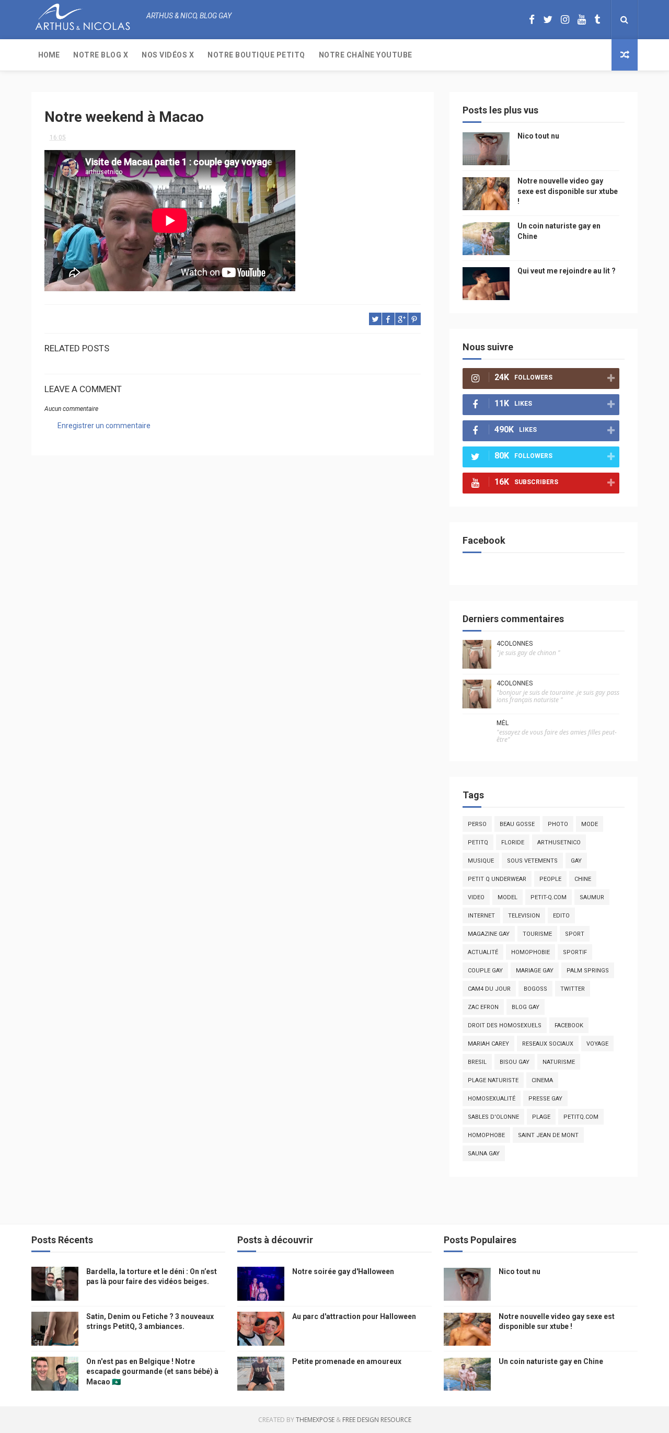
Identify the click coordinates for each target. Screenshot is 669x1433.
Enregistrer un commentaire (104, 425)
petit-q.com (548, 897)
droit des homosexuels (504, 1025)
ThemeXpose (315, 1419)
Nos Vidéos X (168, 55)
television (524, 915)
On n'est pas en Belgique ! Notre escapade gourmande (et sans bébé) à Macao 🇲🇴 (152, 1371)
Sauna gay (484, 1153)
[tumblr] (597, 19)
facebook (569, 1025)
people (550, 879)
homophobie (530, 952)
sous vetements (532, 860)
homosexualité (491, 1098)
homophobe (486, 1135)
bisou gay (514, 1062)
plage (541, 1117)
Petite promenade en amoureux (346, 1361)
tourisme (537, 934)
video (476, 897)
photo (558, 824)
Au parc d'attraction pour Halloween (354, 1316)
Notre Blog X (100, 55)
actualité (483, 952)
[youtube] (581, 19)
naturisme (559, 1062)
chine (582, 879)
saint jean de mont (548, 1135)
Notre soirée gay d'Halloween (343, 1271)
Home (49, 55)
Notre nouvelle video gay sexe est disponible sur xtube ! (567, 191)
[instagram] (565, 19)
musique (481, 860)
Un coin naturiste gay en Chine (551, 1361)
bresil (477, 1062)
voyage (597, 1043)
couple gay (485, 970)
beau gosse (517, 824)
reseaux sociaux (547, 1043)
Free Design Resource (376, 1419)
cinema (542, 1080)
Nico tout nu (538, 136)
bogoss (535, 988)
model (507, 897)
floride (512, 842)
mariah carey (488, 1043)
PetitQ (478, 842)
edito (561, 915)
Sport (574, 934)
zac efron (483, 1007)
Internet (481, 915)
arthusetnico (559, 842)
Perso (477, 824)
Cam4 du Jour (489, 988)
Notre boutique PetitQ (256, 55)
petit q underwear (497, 879)
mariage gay (534, 970)
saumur (592, 897)
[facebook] (531, 19)
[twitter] (547, 19)
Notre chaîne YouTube (365, 55)
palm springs (588, 970)
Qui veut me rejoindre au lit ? (566, 271)
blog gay (525, 1007)
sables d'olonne (493, 1117)
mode (589, 824)
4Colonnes (515, 643)
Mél (503, 723)
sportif (575, 952)
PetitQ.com (580, 1117)
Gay (576, 860)
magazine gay (489, 934)
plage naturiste (493, 1080)
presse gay (545, 1098)
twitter (572, 988)
